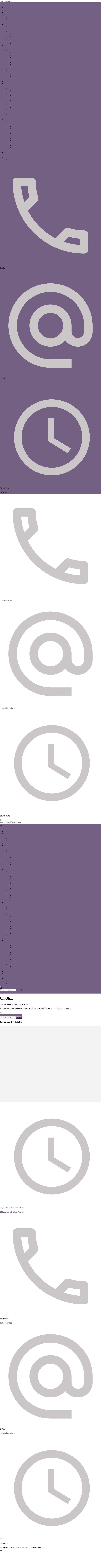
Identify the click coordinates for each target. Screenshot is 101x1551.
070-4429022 (6, 272)
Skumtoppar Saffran (20, 34)
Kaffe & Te (8, 119)
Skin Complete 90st (20, 107)
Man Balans (12, 88)
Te (9, 121)
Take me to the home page (11, 1015)
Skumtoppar (13, 31)
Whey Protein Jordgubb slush (24, 55)
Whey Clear (12, 72)
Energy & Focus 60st (20, 112)
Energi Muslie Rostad (16, 38)
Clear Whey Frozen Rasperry (23, 79)
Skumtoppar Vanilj (19, 36)
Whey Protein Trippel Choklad (24, 67)
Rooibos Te (16, 131)
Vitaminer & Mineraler (17, 93)
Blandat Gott (9, 152)
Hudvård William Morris (13, 8)
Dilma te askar (18, 133)
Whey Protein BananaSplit (22, 53)
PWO (6, 81)
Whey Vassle (13, 50)
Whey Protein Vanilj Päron (22, 64)
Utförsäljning (9, 155)
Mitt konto (12, 162)
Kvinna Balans (13, 86)
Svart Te (15, 126)
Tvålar (6, 10)
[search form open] (1, 987)
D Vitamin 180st (18, 95)
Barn (10, 114)
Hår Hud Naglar (14, 102)
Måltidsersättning (11, 117)
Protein (7, 48)
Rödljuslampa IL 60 (15, 19)
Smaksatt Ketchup (11, 150)
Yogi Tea (15, 136)
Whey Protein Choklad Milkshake (25, 62)
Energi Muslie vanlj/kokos (22, 41)
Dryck (6, 22)
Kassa (10, 159)
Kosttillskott (9, 83)
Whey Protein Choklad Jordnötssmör (27, 60)
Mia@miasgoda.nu (7, 382)
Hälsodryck (8, 46)
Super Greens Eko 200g (17, 27)
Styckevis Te (17, 138)
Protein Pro (12, 69)
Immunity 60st (18, 100)
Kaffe (10, 143)
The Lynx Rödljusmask (17, 17)
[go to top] (1, 1550)
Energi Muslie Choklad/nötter (24, 43)
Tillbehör (15, 140)
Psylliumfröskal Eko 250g (18, 29)
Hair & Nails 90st (19, 105)
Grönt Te (15, 129)
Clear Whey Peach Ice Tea (22, 76)
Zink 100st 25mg (18, 98)
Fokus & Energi (14, 110)
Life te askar (17, 124)
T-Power (15, 91)
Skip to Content (6, 1)
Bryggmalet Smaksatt (21, 145)
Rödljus (7, 15)
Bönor (14, 148)
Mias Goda (19, 1547)
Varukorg (7, 157)
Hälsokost (8, 24)
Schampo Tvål (9, 12)
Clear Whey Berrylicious (21, 74)
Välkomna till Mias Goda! (11, 1212)
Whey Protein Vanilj (20, 57)
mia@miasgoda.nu (7, 1433)
